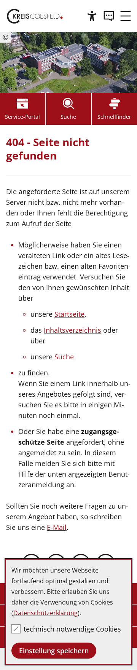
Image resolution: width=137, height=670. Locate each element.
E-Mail (57, 527)
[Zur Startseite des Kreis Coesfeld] (35, 16)
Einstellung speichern (54, 650)
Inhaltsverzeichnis (72, 330)
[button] (125, 16)
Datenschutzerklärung (45, 613)
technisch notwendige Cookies (72, 628)
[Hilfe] (92, 16)
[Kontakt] (109, 16)
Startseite (69, 314)
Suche (64, 356)
